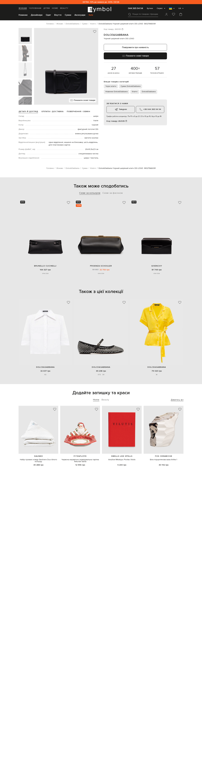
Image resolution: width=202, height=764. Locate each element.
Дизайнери (36, 15)
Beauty (64, 8)
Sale (91, 15)
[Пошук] (129, 14)
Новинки (23, 15)
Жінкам (23, 8)
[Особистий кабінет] (166, 15)
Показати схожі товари (84, 100)
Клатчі (134, 91)
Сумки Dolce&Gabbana (130, 86)
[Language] (172, 9)
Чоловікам (35, 8)
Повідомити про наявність (135, 47)
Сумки (68, 15)
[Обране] (173, 15)
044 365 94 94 (135, 8)
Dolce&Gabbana (116, 35)
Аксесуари (79, 15)
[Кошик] (180, 15)
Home (55, 8)
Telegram (123, 109)
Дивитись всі (177, 399)
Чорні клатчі (110, 86)
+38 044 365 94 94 (152, 109)
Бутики (150, 8)
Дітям (46, 8)
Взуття (57, 15)
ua (179, 8)
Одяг (48, 15)
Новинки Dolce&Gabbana (116, 91)
